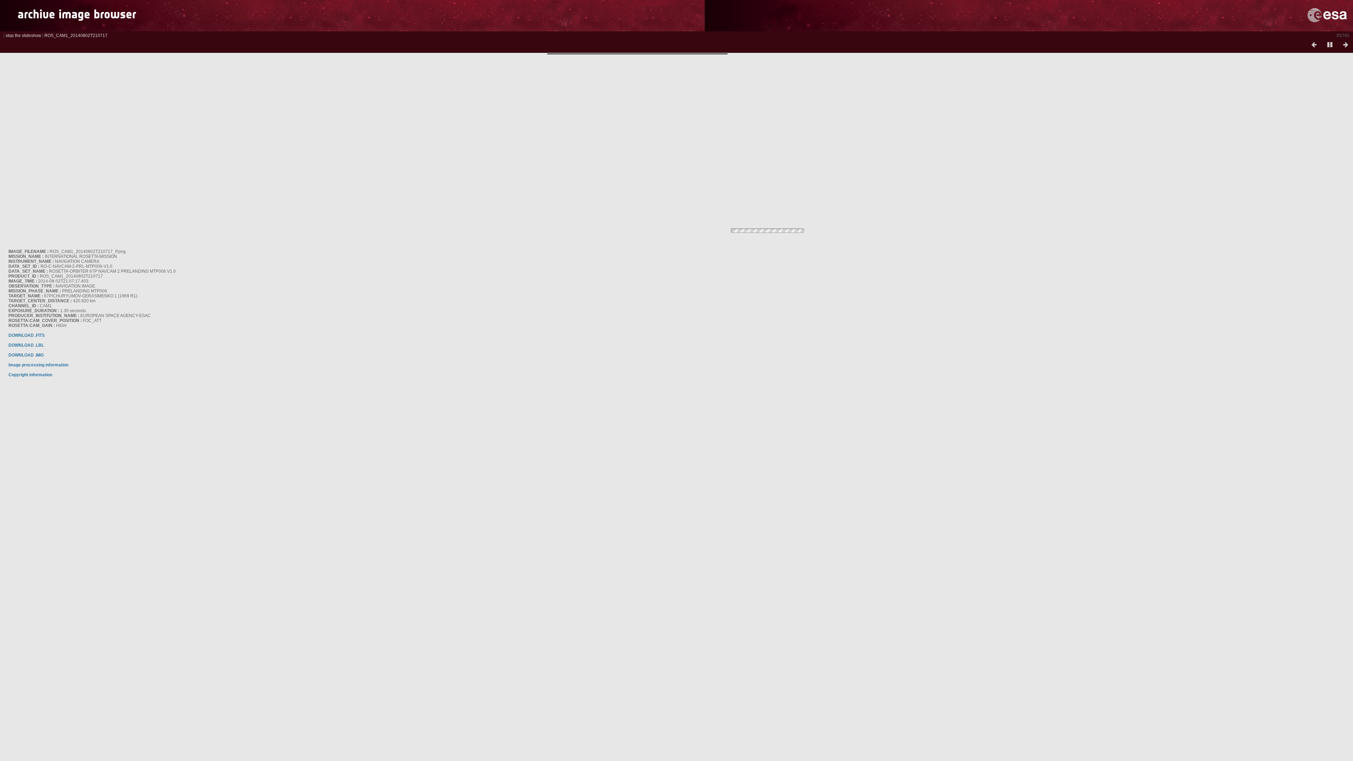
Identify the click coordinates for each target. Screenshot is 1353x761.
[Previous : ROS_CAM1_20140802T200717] (1313, 45)
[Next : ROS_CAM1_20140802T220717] (1345, 45)
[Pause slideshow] (1329, 45)
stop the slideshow (23, 35)
